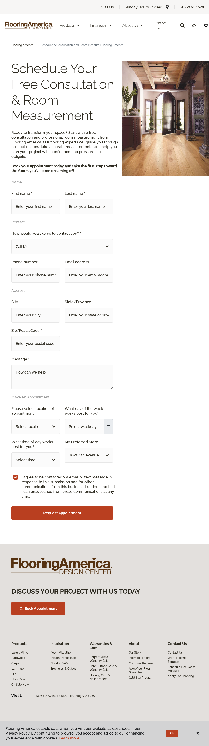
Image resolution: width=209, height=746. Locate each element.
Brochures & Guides (63, 668)
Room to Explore (139, 657)
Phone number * (25, 262)
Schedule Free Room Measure (181, 668)
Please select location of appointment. (32, 410)
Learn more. (69, 738)
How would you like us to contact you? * (46, 233)
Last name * (75, 193)
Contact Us (160, 25)
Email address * (78, 262)
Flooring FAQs (60, 663)
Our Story (135, 652)
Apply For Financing (181, 676)
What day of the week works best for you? (84, 410)
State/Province (78, 302)
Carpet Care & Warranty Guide (100, 658)
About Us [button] (130, 25)
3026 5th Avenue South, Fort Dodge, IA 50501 (66, 696)
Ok (172, 733)
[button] (182, 25)
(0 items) (205, 25)
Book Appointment (40, 608)
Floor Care (18, 679)
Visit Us (107, 7)
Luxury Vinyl (19, 652)
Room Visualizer (61, 652)
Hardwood (18, 657)
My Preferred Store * (82, 442)
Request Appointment (62, 513)
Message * (20, 359)
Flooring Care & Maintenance (100, 677)
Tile (13, 674)
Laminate (17, 668)
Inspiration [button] (98, 25)
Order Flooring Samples (177, 659)
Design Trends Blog (63, 657)
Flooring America (22, 45)
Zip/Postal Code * (26, 330)
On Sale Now (20, 684)
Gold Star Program (141, 677)
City (14, 302)
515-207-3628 (192, 7)
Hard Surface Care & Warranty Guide (103, 667)
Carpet (15, 663)
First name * (21, 193)
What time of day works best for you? (32, 444)
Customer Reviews (141, 663)
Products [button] (67, 25)
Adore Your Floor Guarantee (139, 670)
